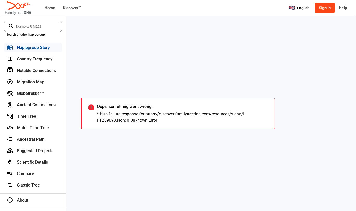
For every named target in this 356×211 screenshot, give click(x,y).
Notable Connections (36, 70)
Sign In (325, 7)
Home (50, 7)
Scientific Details (32, 162)
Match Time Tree (33, 127)
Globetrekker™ (30, 93)
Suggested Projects (35, 150)
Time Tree (26, 116)
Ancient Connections (36, 104)
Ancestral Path (31, 139)
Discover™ (72, 7)
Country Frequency (34, 59)
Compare (25, 173)
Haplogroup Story (33, 47)
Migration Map (30, 81)
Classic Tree (28, 185)
